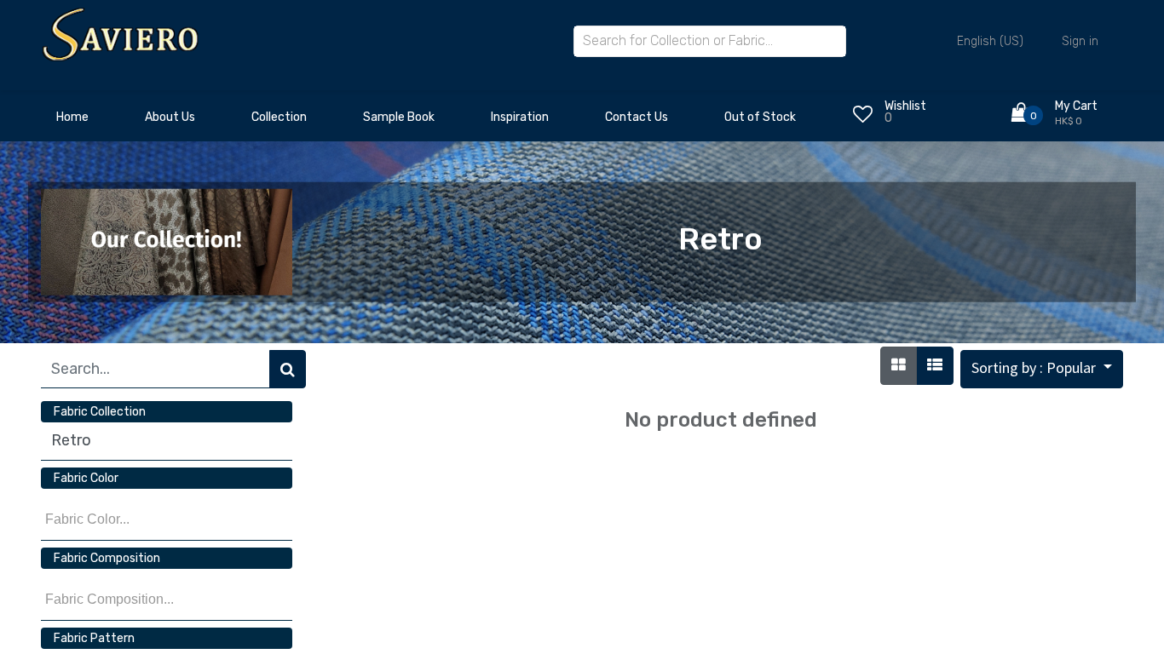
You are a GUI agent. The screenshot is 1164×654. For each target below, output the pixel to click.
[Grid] (898, 366)
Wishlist (905, 106)
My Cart (1076, 106)
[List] (935, 366)
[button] (1041, 369)
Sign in (1080, 41)
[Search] (287, 369)
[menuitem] (72, 122)
